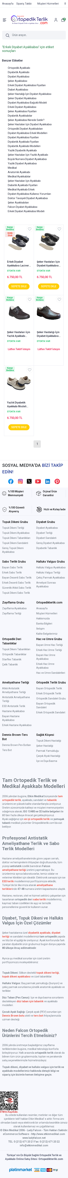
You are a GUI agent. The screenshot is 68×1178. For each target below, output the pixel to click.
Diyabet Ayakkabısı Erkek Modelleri (27, 133)
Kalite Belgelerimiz (46, 633)
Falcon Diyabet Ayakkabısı (22, 206)
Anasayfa (42, 608)
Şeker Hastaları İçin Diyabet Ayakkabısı (30, 124)
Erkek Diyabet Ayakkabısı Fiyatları (27, 85)
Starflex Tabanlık (11, 659)
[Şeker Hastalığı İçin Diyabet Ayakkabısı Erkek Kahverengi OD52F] (48, 312)
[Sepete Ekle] (19, 286)
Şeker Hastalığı (44, 745)
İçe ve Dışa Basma (46, 761)
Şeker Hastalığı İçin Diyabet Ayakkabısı (29, 93)
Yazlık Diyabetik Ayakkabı (22, 150)
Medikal (12, 167)
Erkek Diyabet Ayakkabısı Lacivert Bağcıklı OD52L (18, 264)
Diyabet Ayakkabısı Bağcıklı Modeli (27, 102)
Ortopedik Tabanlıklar (14, 654)
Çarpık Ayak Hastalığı (48, 755)
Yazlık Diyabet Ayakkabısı (22, 163)
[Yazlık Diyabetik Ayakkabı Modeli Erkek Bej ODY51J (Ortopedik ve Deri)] (19, 382)
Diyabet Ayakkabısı (18, 76)
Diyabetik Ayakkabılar (20, 115)
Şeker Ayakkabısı (17, 80)
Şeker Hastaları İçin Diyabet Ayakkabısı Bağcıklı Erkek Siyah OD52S (48, 264)
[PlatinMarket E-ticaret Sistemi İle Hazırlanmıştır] (20, 1170)
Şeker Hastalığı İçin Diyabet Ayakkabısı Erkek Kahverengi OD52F (48, 334)
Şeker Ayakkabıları (18, 202)
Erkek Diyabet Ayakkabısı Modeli (26, 211)
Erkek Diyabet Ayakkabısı (22, 107)
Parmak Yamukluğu (47, 750)
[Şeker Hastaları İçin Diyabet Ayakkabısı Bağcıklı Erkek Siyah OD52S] (48, 242)
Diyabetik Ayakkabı (18, 72)
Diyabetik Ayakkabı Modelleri (24, 146)
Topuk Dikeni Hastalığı (48, 740)
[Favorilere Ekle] (29, 229)
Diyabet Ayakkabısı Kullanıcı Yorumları (29, 193)
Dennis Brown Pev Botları (16, 745)
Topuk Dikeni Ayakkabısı (16, 532)
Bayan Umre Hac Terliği (49, 644)
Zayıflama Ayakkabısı (14, 608)
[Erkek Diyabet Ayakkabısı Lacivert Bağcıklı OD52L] (19, 242)
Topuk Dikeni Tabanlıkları (16, 538)
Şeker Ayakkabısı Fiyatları (22, 111)
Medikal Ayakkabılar (19, 176)
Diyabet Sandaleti (46, 538)
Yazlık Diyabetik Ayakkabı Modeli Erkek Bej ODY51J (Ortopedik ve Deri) (18, 404)
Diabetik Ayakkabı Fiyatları (23, 185)
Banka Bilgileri (44, 623)
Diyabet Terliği (44, 532)
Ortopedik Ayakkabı (19, 67)
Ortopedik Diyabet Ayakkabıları (25, 128)
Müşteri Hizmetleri (46, 613)
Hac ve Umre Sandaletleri (50, 672)
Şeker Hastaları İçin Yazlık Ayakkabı (28, 154)
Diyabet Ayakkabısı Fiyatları (23, 137)
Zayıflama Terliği (11, 613)
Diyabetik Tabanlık (46, 548)
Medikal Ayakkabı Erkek (21, 189)
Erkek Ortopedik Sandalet (50, 712)
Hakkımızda (43, 618)
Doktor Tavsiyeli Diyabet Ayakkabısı (28, 198)
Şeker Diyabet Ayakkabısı (22, 98)
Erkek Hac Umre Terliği (49, 650)
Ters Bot (7, 750)
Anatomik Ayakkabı (19, 172)
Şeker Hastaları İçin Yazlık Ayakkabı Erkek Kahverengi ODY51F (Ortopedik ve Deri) (18, 334)
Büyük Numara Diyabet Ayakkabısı (27, 159)
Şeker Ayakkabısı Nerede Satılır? (26, 120)
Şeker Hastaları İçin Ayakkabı (24, 180)
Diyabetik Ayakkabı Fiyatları (23, 141)
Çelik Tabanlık (10, 664)
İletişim (40, 628)
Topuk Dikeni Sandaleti (15, 543)
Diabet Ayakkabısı (18, 89)
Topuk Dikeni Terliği (13, 527)
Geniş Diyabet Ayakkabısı (50, 543)
